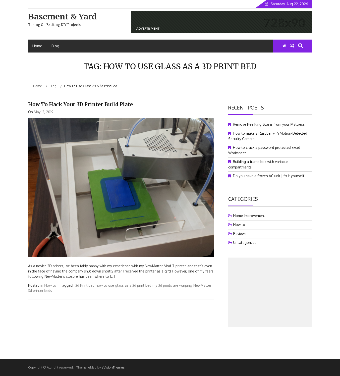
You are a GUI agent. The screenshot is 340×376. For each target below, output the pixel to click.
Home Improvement (249, 216)
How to (50, 285)
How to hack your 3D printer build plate (80, 104)
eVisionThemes (113, 367)
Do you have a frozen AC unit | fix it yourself (268, 176)
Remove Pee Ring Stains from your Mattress (269, 124)
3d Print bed (85, 285)
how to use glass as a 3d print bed (123, 285)
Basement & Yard (62, 17)
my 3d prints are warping (172, 285)
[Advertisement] (270, 292)
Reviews (239, 233)
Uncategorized (245, 242)
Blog (55, 46)
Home (37, 46)
